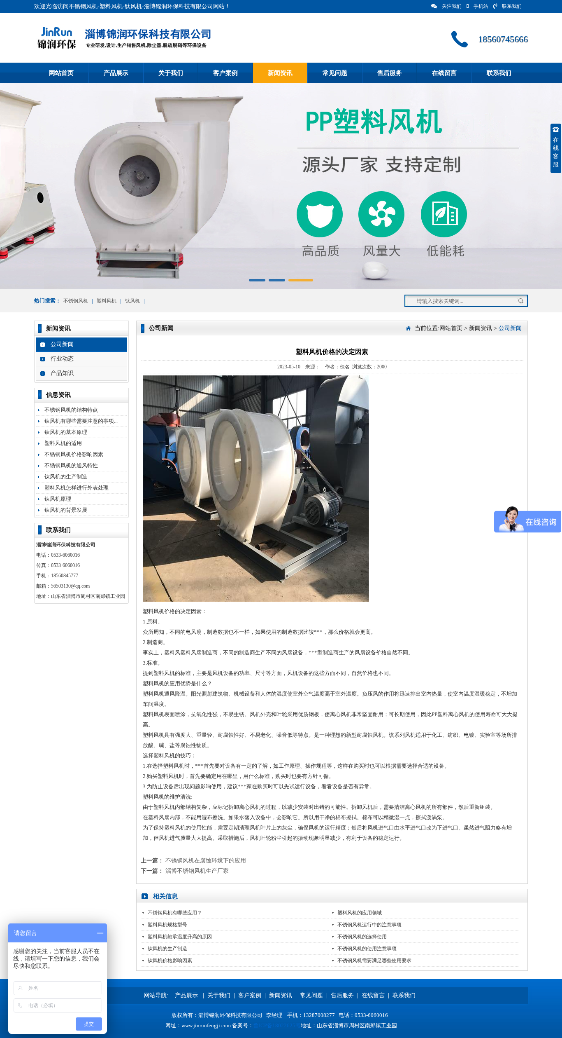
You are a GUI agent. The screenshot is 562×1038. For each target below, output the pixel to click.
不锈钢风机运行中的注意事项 (369, 925)
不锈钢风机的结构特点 (71, 410)
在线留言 (444, 73)
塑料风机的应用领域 (359, 913)
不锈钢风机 (75, 301)
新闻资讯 (280, 73)
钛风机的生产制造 (65, 476)
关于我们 (170, 73)
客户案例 (225, 73)
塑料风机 (106, 301)
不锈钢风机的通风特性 (71, 465)
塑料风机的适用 (63, 443)
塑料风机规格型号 (167, 925)
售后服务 (389, 73)
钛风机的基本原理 (65, 432)
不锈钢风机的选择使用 (362, 937)
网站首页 (61, 73)
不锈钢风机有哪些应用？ (175, 913)
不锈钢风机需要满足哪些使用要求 (374, 960)
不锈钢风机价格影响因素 (73, 454)
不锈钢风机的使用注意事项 (367, 948)
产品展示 (116, 73)
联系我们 (512, 6)
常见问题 (335, 73)
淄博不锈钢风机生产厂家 (197, 871)
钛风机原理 (57, 499)
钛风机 (132, 301)
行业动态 (62, 359)
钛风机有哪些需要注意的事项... (81, 421)
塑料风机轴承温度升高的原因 (180, 937)
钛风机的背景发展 (65, 510)
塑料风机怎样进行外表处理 (76, 488)
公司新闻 (62, 344)
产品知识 (62, 373)
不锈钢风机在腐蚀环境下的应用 (205, 861)
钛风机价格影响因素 (170, 960)
